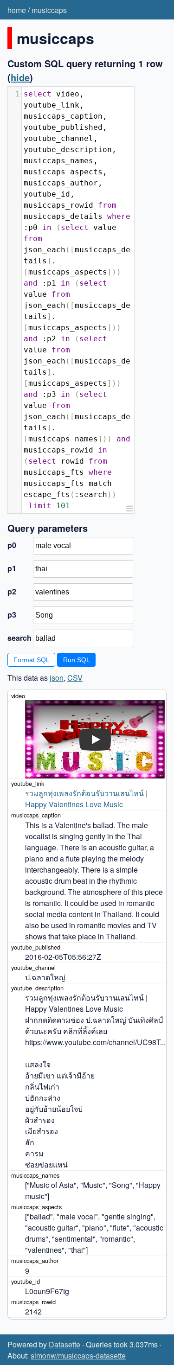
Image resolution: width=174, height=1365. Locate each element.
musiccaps (49, 10)
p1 (11, 568)
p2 (11, 591)
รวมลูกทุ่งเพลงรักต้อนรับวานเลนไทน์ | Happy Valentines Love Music (87, 799)
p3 (11, 614)
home (16, 10)
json (57, 677)
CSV (75, 677)
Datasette (64, 1344)
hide (20, 77)
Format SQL (31, 659)
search (19, 637)
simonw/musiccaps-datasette (78, 1355)
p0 (11, 545)
